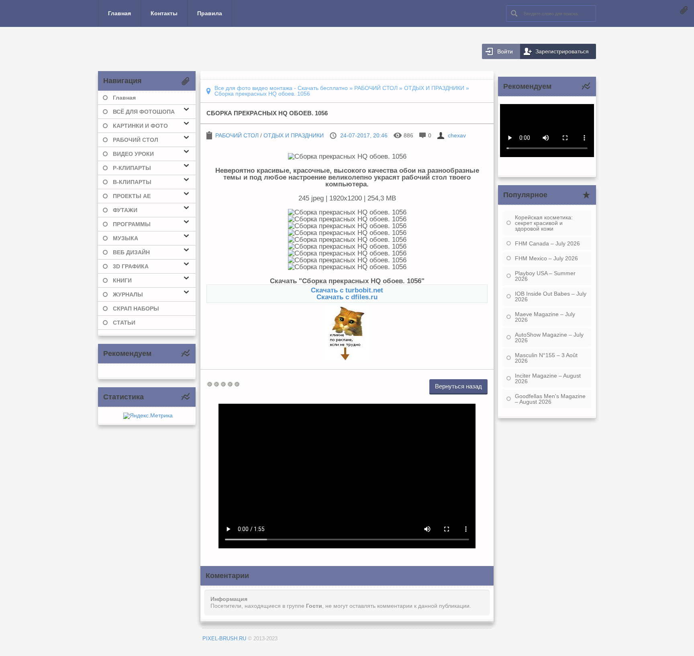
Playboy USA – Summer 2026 (545, 276)
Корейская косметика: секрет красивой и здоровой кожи (544, 223)
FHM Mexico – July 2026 (546, 258)
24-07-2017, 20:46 (364, 135)
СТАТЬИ (124, 322)
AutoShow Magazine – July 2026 (549, 337)
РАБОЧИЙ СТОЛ (237, 135)
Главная (119, 13)
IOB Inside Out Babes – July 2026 (550, 296)
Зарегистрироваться (562, 51)
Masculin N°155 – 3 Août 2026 (546, 358)
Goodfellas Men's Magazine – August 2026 (550, 399)
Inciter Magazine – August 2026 (548, 378)
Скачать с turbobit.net (347, 290)
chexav (457, 135)
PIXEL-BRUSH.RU (224, 639)
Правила (209, 13)
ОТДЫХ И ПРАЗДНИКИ (293, 135)
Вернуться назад (458, 386)
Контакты (164, 13)
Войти (505, 51)
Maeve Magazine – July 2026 (545, 317)
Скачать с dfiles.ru (347, 297)
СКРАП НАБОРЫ (136, 308)
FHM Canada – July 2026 (547, 243)
